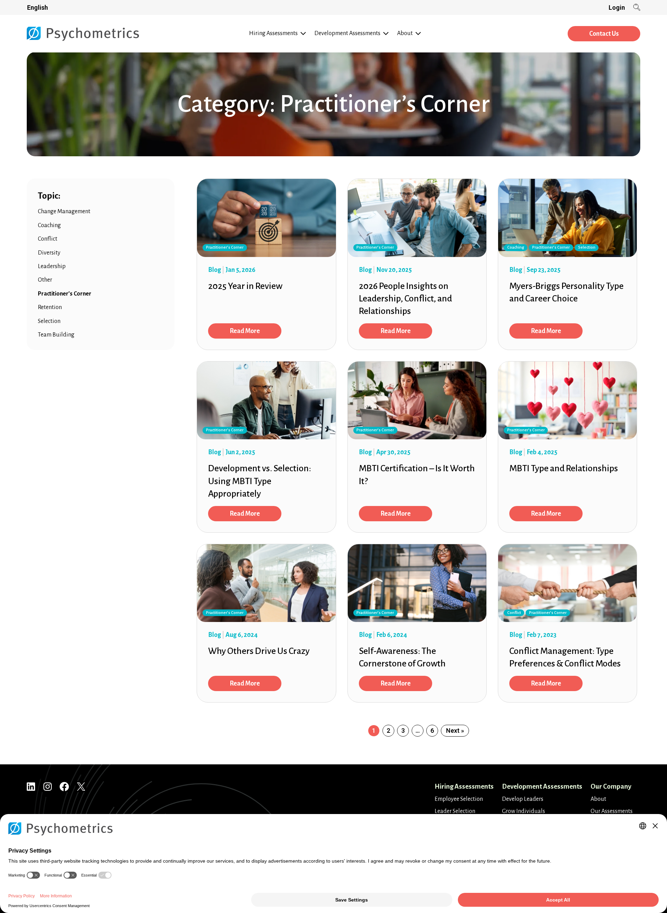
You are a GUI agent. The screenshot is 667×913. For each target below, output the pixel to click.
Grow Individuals (523, 811)
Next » (455, 730)
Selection (49, 321)
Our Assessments (612, 811)
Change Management (64, 211)
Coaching (49, 225)
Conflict (47, 239)
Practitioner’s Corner (64, 294)
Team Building (56, 335)
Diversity (49, 253)
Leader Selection (455, 811)
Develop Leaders (522, 799)
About (598, 799)
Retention (50, 307)
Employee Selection (459, 799)
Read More (245, 330)
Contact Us (604, 33)
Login (617, 7)
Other (45, 280)
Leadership (52, 266)
